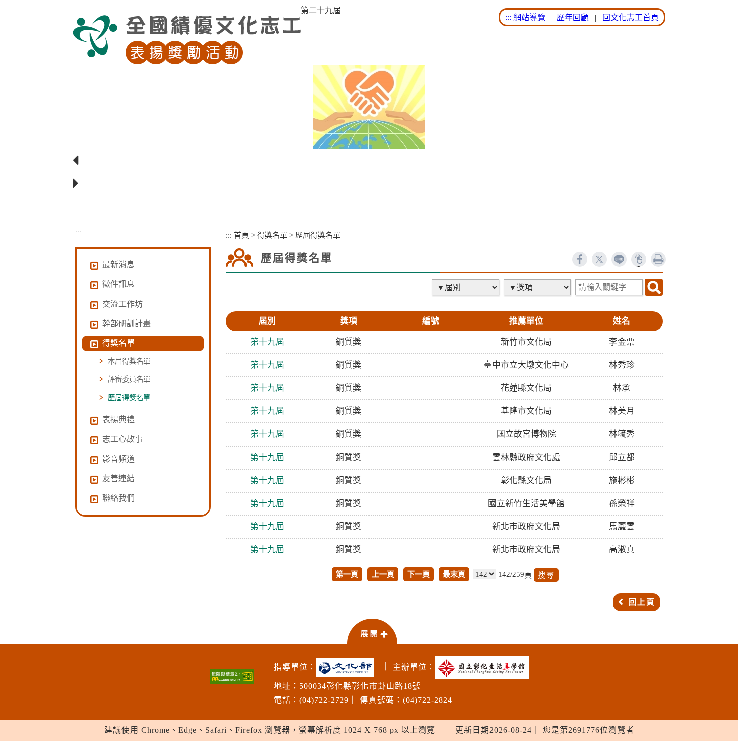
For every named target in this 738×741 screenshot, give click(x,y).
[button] (372, 631)
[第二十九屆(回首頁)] (187, 40)
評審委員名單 (129, 379)
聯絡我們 (118, 498)
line (619, 259)
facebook (579, 259)
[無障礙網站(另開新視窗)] (232, 676)
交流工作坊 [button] (122, 304)
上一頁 (383, 574)
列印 (658, 259)
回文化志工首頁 (630, 17)
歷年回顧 (573, 17)
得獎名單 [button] (118, 343)
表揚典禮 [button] (118, 419)
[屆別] (466, 287)
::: (508, 17)
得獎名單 (272, 235)
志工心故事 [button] (122, 439)
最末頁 (454, 574)
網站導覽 (529, 17)
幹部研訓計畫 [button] (126, 323)
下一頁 (418, 574)
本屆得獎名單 (129, 361)
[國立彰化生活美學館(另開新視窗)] (484, 667)
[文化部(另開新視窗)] (347, 667)
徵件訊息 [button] (118, 284)
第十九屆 (267, 342)
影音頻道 (118, 459)
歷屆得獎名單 (129, 398)
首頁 (241, 235)
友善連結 (118, 478)
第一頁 (347, 574)
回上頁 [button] (641, 602)
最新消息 (118, 264)
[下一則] (369, 183)
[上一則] (369, 160)
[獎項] (538, 287)
